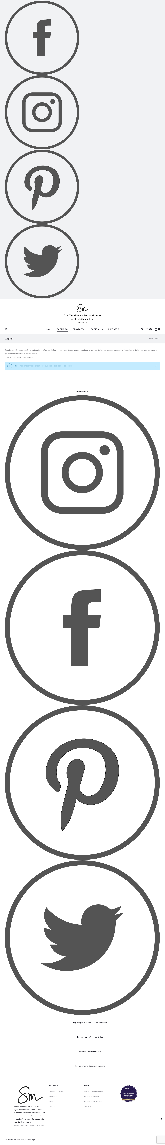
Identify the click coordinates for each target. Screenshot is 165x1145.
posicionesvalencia (37, 1125)
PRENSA (51, 1102)
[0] (147, 329)
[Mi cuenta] (6, 329)
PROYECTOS (53, 1097)
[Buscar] (142, 329)
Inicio (151, 339)
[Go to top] (161, 1119)
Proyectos (79, 329)
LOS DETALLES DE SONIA (57, 1092)
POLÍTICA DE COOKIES (91, 1097)
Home (48, 329)
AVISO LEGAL (88, 1107)
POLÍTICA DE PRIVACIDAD (92, 1102)
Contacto (113, 329)
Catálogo (62, 329)
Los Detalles (96, 329)
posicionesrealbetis (21, 1125)
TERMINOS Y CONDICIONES (93, 1092)
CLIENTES (52, 1107)
